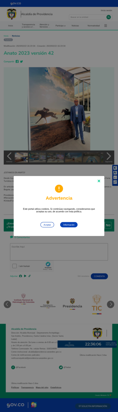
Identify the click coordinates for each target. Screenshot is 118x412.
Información (68, 225)
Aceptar (47, 225)
